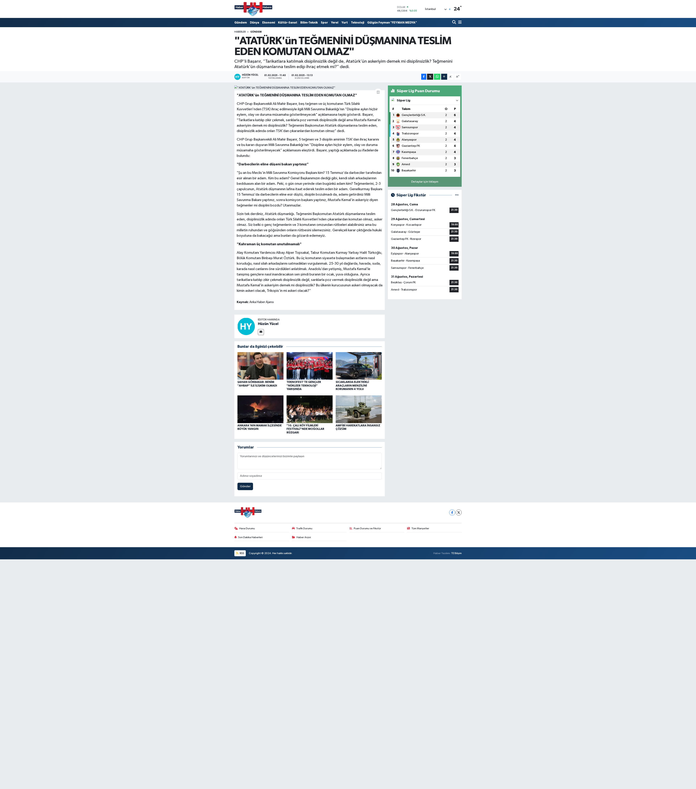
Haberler (240, 32)
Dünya (254, 22)
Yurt (344, 22)
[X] (459, 512)
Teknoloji (357, 22)
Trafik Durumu (304, 528)
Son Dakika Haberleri (250, 537)
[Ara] (454, 22)
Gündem (240, 22)
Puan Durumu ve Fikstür (367, 528)
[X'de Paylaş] (430, 77)
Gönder (245, 486)
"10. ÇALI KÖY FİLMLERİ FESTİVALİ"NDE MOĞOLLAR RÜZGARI (305, 429)
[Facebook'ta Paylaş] (423, 77)
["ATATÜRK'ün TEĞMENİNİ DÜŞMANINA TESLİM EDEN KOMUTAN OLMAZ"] (309, 87)
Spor (324, 22)
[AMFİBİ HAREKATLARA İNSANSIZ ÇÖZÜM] (359, 409)
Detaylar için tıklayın (424, 181)
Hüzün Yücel (268, 324)
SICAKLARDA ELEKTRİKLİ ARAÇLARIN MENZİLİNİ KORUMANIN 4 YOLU (352, 385)
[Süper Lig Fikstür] (457, 195)
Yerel (334, 22)
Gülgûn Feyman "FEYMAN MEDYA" (392, 22)
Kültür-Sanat (287, 22)
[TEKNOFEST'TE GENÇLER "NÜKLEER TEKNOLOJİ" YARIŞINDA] (310, 365)
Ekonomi (268, 22)
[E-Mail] (261, 332)
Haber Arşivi (304, 537)
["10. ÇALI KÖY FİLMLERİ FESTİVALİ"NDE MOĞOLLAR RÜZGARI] (310, 409)
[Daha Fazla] (444, 77)
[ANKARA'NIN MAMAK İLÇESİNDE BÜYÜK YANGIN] (260, 409)
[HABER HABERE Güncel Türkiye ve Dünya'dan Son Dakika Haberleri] (253, 9)
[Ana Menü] (459, 22)
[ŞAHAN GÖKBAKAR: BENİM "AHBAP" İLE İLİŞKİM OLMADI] (260, 365)
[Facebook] (452, 512)
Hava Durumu (247, 528)
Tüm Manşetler (420, 528)
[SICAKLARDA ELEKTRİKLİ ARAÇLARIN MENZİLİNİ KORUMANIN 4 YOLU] (359, 365)
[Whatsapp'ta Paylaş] (437, 77)
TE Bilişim (456, 553)
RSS (241, 553)
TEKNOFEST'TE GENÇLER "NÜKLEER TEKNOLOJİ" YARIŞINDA (304, 385)
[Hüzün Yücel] (246, 326)
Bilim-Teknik (309, 22)
